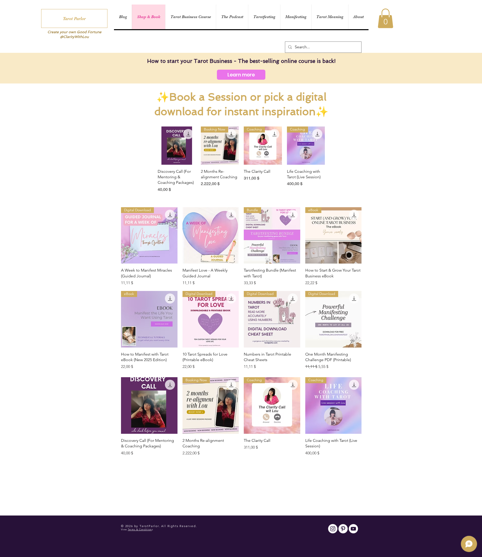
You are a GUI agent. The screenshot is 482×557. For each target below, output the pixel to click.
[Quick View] (177, 145)
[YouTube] (353, 528)
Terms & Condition (140, 529)
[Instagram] (332, 528)
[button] (385, 18)
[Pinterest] (343, 528)
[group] (241, 159)
